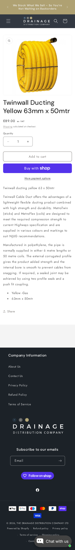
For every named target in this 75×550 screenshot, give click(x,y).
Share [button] (11, 311)
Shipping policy (50, 534)
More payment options (38, 178)
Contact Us (15, 376)
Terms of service (29, 534)
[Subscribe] (60, 461)
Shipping (7, 126)
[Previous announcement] (7, 7)
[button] (8, 21)
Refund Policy (17, 395)
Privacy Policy (17, 385)
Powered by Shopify (18, 528)
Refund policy (40, 528)
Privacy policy (60, 528)
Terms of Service (19, 404)
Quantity (8, 133)
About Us (14, 366)
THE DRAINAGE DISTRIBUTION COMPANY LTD (43, 523)
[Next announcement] (67, 7)
